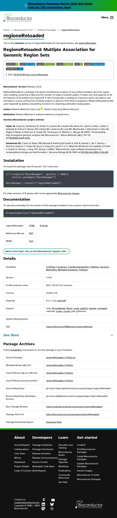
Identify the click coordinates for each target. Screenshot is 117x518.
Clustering (61, 267)
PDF (31, 233)
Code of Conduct (22, 470)
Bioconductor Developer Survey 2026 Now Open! (60, 3)
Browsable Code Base (43, 466)
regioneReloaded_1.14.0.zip (59, 365)
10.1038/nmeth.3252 (19, 138)
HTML (32, 225)
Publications (64, 470)
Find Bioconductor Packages (86, 451)
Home (6, 30)
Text (31, 241)
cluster (66, 311)
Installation (16, 350)
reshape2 (102, 308)
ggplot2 (84, 308)
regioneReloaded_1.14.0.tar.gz (60, 357)
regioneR (61, 300)
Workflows (63, 466)
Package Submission (42, 449)
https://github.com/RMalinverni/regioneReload (69, 326)
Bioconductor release (68, 193)
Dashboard (19, 462)
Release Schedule (41, 453)
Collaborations (21, 449)
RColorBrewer (59, 308)
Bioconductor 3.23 (23, 30)
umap (76, 308)
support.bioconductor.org (26, 502)
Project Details (21, 466)
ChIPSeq (50, 267)
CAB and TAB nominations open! (49, 7)
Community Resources (64, 476)
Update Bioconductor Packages (87, 465)
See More (11, 335)
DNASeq (94, 267)
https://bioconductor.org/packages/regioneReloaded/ (72, 414)
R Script (44, 225)
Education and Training (65, 446)
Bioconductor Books (65, 453)
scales (59, 311)
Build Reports (39, 470)
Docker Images (84, 470)
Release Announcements (45, 457)
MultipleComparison (68, 269)
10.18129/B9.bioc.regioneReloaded (30, 74)
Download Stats (54, 422)
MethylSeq (51, 269)
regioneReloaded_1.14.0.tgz (59, 373)
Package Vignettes (63, 461)
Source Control (40, 462)
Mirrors (17, 457)
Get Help (62, 482)
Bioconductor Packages (89, 479)
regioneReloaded (87, 43)
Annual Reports (22, 445)
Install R (81, 445)
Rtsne (69, 308)
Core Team (19, 453)
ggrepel (93, 308)
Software (83, 269)
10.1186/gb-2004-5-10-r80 (94, 152)
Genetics (104, 267)
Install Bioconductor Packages (87, 458)
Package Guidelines (42, 445)
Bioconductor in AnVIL (88, 475)
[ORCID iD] (41, 109)
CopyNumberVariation (78, 267)
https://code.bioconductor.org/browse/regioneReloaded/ (74, 406)
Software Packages (46, 30)
